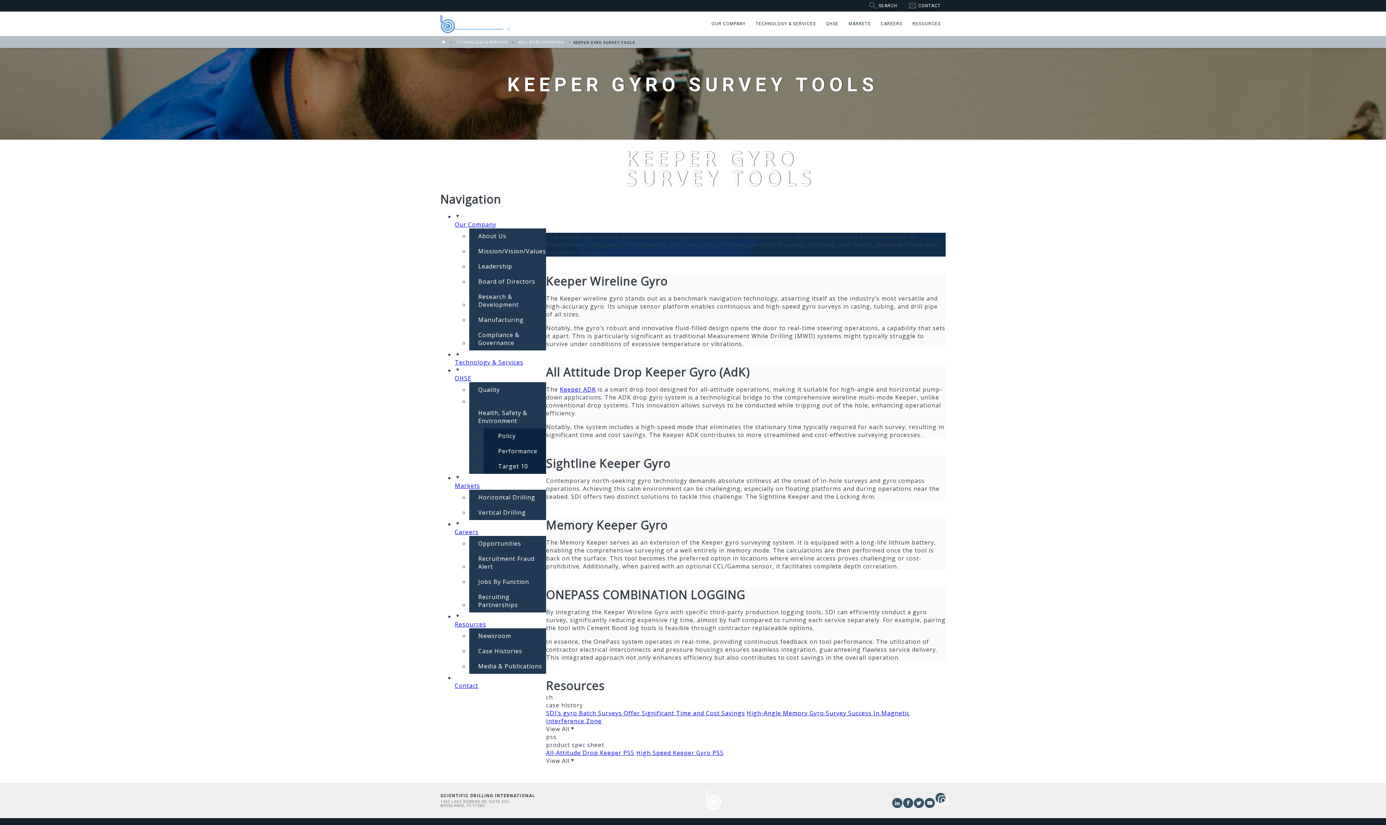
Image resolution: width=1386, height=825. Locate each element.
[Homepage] (443, 42)
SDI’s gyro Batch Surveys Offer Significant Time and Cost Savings (645, 713)
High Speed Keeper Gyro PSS (680, 753)
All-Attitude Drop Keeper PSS (590, 753)
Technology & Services (482, 42)
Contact (929, 5)
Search (888, 5)
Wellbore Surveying (541, 42)
